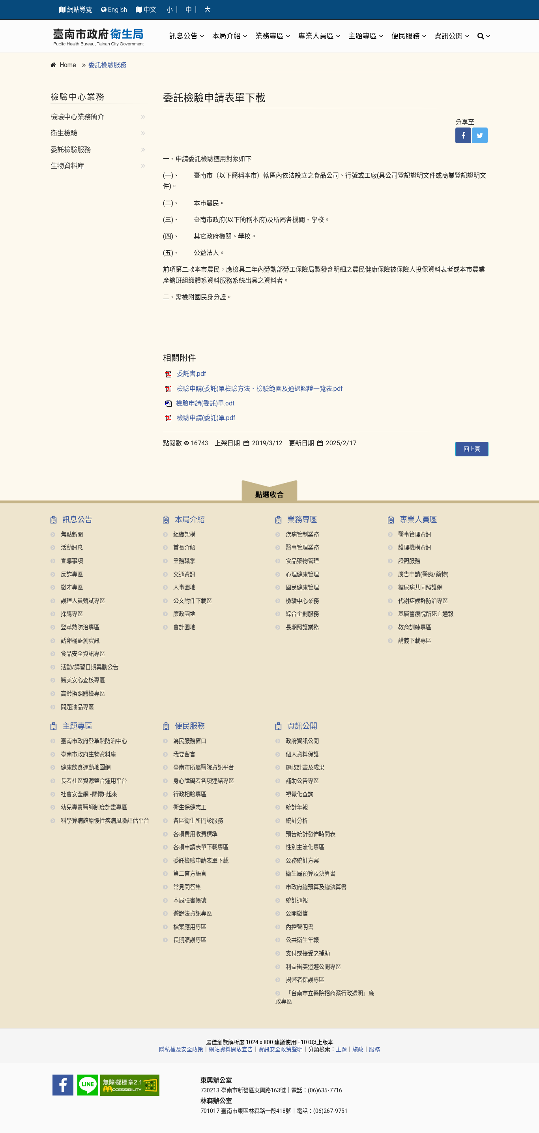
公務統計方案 (301, 860)
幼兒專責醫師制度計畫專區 (93, 807)
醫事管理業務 (301, 547)
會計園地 (183, 627)
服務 (374, 1049)
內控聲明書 (298, 927)
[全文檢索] (481, 36)
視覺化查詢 (298, 794)
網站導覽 (79, 9)
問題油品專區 (76, 707)
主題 (341, 1049)
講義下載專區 (414, 641)
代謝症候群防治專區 (422, 601)
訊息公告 (183, 36)
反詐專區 (71, 574)
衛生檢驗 (64, 133)
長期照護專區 (189, 940)
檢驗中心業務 (301, 601)
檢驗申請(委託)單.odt (205, 403)
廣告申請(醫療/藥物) (423, 574)
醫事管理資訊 (414, 534)
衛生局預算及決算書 (309, 873)
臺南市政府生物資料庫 (87, 754)
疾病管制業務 (301, 534)
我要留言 (183, 754)
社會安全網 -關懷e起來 (88, 794)
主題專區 (362, 36)
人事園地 (183, 587)
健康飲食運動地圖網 (84, 767)
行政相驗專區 (189, 794)
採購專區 (71, 614)
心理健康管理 (301, 574)
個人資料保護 (301, 754)
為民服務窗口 (189, 741)
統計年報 (296, 807)
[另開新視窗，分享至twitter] (480, 135)
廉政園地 (183, 614)
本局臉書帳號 (189, 900)
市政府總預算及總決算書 (315, 887)
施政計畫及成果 (304, 767)
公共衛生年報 (301, 940)
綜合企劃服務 (301, 614)
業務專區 (269, 36)
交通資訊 (183, 574)
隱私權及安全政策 (181, 1049)
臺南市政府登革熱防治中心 (93, 741)
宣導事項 (71, 561)
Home (68, 65)
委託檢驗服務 (107, 65)
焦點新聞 (71, 534)
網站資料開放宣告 (231, 1049)
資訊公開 (448, 36)
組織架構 (183, 534)
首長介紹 (183, 547)
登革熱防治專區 (79, 627)
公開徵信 (296, 913)
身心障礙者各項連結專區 (203, 781)
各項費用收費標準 (194, 834)
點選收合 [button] (269, 495)
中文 (150, 9)
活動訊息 (71, 547)
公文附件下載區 (192, 601)
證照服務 (408, 561)
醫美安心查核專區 (82, 680)
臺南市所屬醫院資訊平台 (203, 767)
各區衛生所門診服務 (197, 821)
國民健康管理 (301, 587)
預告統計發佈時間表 (309, 834)
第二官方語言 (189, 873)
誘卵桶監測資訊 (79, 641)
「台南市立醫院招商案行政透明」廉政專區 (324, 997)
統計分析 (296, 821)
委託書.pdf (191, 373)
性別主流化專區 (304, 847)
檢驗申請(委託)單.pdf (206, 418)
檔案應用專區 (189, 927)
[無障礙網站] (120, 1085)
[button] (269, 491)
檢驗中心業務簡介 (77, 117)
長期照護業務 (301, 627)
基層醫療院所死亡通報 (425, 614)
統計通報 (296, 900)
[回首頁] (98, 37)
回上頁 (472, 449)
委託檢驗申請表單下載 (200, 860)
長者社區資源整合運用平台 (93, 781)
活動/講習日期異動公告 (88, 667)
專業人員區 (316, 36)
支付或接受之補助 (307, 953)
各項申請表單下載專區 (200, 847)
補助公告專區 (301, 781)
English (117, 9)
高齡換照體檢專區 (82, 693)
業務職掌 (183, 561)
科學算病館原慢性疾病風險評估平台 (104, 821)
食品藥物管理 (301, 561)
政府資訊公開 (301, 741)
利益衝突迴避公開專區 (312, 967)
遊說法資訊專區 (192, 913)
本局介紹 (226, 36)
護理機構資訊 (414, 547)
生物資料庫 (67, 166)
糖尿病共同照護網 (419, 587)
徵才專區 (71, 587)
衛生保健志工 (189, 807)
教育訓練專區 (414, 627)
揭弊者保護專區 (304, 980)
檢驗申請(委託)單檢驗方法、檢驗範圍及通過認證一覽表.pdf (260, 388)
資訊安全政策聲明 (280, 1049)
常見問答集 (186, 887)
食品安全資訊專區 (82, 654)
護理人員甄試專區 (82, 601)
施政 (357, 1049)
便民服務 (405, 36)
